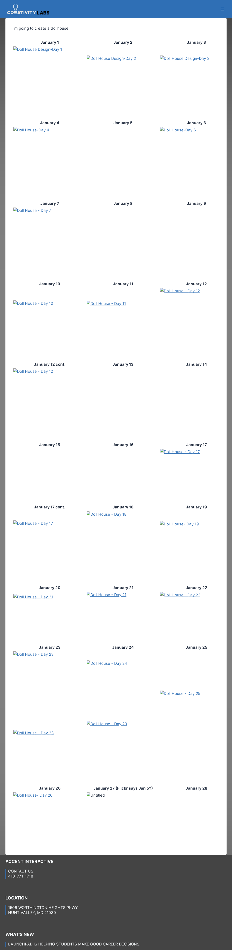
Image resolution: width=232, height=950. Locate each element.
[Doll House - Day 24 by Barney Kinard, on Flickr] (123, 687)
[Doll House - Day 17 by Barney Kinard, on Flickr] (49, 547)
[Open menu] (222, 8)
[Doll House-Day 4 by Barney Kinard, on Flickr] (49, 163)
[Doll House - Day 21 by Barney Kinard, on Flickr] (49, 617)
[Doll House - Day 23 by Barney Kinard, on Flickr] (49, 687)
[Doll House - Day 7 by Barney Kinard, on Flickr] (49, 244)
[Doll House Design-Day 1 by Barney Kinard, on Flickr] (49, 82)
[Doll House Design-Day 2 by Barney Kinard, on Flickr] (123, 83)
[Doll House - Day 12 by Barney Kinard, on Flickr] (49, 404)
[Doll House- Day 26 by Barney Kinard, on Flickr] (49, 819)
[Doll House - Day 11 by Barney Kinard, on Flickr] (123, 324)
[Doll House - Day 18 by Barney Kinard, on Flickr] (123, 547)
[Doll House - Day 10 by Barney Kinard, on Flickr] (49, 324)
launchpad (20, 944)
